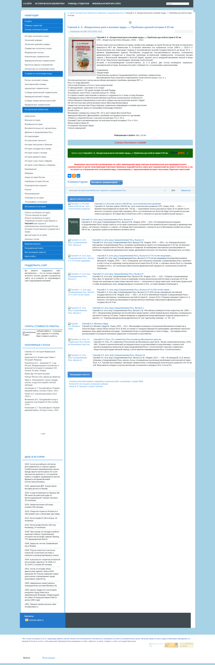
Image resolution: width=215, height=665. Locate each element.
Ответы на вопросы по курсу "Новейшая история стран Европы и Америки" (41, 219)
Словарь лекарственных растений (40, 101)
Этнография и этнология (36, 202)
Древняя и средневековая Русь (113, 190)
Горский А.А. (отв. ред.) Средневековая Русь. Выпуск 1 (118, 308)
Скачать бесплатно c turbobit (130, 142)
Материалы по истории (35, 207)
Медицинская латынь (34, 52)
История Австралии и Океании (38, 145)
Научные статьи (32, 239)
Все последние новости (35, 252)
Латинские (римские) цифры (37, 44)
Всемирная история (34, 124)
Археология (30, 116)
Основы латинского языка (36, 29)
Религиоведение (32, 194)
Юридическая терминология (37, 105)
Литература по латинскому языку (40, 69)
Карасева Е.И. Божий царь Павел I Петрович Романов (40, 358)
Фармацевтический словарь (37, 97)
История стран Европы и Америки (40, 165)
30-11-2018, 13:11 (95, 31)
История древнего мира (35, 157)
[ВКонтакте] (69, 176)
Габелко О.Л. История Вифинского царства (40, 353)
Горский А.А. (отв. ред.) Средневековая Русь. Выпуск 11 (119, 355)
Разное (28, 190)
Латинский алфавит (33, 40)
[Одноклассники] (74, 176)
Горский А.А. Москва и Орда (95, 324)
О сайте (28, 21)
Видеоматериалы (33, 244)
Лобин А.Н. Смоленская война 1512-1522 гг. (41, 395)
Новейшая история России (37, 181)
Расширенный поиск (34, 248)
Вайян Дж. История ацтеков (37, 374)
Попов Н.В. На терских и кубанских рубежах (88, 384)
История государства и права (38, 149)
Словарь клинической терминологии (41, 92)
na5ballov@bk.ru (36, 620)
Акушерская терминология (37, 88)
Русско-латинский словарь (36, 80)
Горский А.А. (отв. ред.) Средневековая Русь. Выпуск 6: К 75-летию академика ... (134, 256)
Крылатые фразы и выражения (39, 65)
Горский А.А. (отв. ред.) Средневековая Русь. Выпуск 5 (107, 219)
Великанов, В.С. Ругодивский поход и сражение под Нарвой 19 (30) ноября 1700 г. (41, 402)
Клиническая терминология (37, 57)
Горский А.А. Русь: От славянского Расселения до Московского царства (127, 339)
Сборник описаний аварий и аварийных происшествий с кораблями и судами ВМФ (106, 381)
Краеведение (31, 169)
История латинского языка (37, 36)
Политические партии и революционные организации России (41, 225)
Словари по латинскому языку (38, 74)
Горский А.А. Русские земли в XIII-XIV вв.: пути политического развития (128, 204)
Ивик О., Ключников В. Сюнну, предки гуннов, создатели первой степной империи (41, 382)
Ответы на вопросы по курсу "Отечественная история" (37, 213)
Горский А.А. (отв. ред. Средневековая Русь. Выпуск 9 (118, 274)
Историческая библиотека (88, 190)
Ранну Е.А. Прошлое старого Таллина (86, 386)
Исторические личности (35, 140)
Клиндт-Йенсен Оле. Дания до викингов (42, 377)
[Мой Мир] (78, 176)
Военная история (32, 120)
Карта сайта (30, 256)
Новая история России (35, 177)
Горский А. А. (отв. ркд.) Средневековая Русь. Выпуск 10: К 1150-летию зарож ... (134, 290)
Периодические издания (36, 185)
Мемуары (29, 173)
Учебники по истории (34, 198)
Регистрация (48, 658)
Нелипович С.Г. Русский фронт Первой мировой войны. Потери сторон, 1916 (42, 409)
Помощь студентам (33, 25)
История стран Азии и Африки (38, 161)
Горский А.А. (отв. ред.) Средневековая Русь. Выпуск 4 (118, 240)
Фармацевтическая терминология (40, 61)
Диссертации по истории (36, 235)
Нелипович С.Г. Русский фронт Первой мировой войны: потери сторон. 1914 (42, 389)
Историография (32, 136)
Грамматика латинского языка (38, 48)
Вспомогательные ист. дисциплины (40, 128)
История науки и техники (36, 153)
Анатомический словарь (35, 84)
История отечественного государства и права (42, 230)
